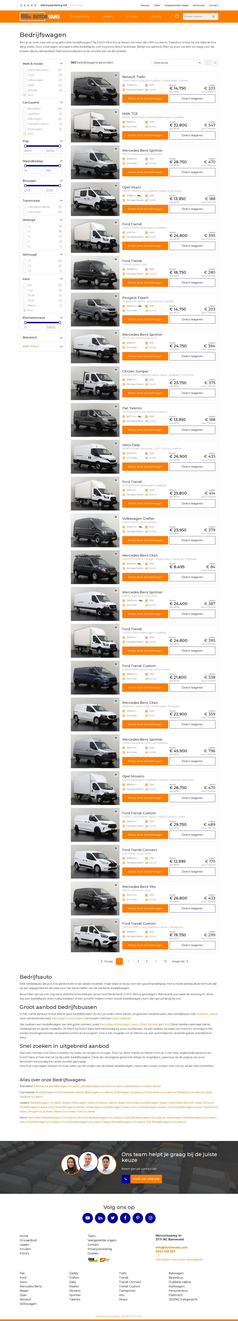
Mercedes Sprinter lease (186, 1102)
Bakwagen (176, 1273)
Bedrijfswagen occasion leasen (50, 1102)
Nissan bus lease (65, 1111)
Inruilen (132, 16)
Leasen (107, 16)
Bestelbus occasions (190, 1092)
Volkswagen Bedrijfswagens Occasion (191, 1117)
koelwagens (77, 1018)
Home (24, 1236)
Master (74, 1286)
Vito (121, 1295)
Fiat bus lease (86, 1111)
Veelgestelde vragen (177, 5)
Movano (74, 1290)
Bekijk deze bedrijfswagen (145, 98)
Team (157, 5)
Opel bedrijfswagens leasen (66, 1107)
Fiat (22, 1273)
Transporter (127, 1290)
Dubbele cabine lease (110, 1102)
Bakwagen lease (83, 1102)
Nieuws (145, 5)
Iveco (135, 1024)
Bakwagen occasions (99, 1092)
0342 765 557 (165, 1251)
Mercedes (106, 1024)
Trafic (123, 1273)
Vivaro (123, 1299)
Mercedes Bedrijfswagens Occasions (52, 1117)
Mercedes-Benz (31, 1286)
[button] (43, 64)
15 (165, 961)
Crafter (74, 1277)
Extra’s (156, 16)
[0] (177, 16)
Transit (123, 1277)
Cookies (93, 1253)
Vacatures (199, 5)
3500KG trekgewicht (183, 1299)
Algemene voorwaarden (108, 1316)
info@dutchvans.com (172, 1247)
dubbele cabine (207, 1014)
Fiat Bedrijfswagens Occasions (166, 1122)
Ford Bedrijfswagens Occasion (82, 1122)
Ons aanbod (80, 16)
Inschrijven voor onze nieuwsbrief (179, 1259)
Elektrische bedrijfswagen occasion (57, 1086)
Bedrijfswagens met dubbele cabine (60, 1092)
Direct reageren (192, 98)
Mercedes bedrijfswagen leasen (147, 1102)
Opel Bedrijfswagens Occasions (144, 1117)
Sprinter (75, 1295)
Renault (153, 1024)
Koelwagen (177, 1286)
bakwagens (60, 1018)
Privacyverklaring (100, 1249)
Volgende (178, 961)
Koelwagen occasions (128, 1092)
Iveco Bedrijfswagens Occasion (40, 1122)
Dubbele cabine (180, 1282)
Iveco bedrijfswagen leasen (148, 1107)
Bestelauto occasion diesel (143, 1086)
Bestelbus (176, 1277)
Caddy (73, 1273)
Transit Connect (130, 1282)
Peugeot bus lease (40, 1111)
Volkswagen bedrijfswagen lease (107, 1107)
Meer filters (31, 346)
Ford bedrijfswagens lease (185, 1107)
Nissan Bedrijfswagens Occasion (124, 1122)
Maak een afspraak (146, 1179)
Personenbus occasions (160, 1092)
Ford (166, 1024)
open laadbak (121, 1018)
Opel (143, 1024)
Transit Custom (129, 1286)
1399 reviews (76, 5)
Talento (74, 1299)
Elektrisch (176, 1295)
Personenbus (178, 1290)
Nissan (24, 1290)
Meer (30, 94)
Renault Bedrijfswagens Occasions (100, 1117)
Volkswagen (122, 1024)
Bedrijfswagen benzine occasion (102, 1086)
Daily (72, 1282)
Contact (213, 5)
